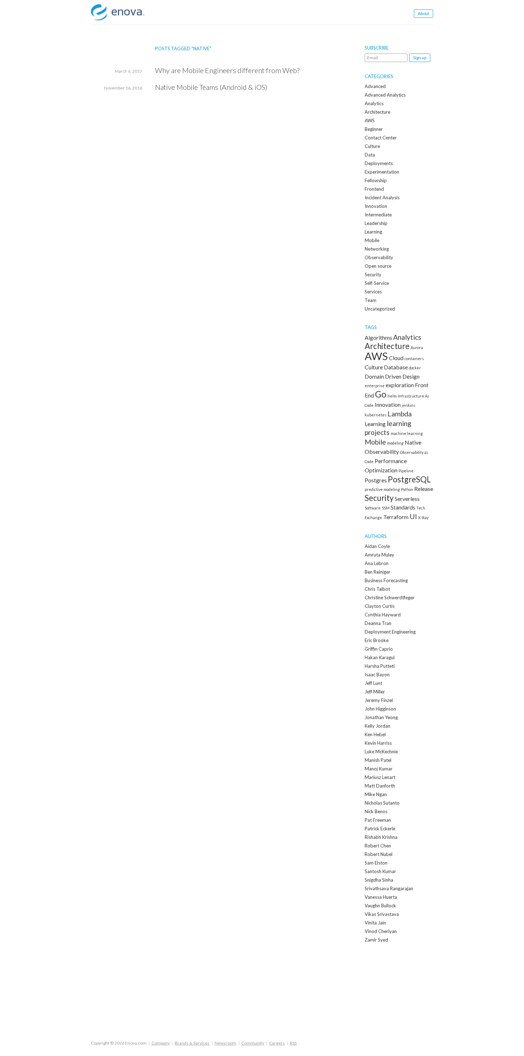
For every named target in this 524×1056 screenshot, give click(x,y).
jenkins (408, 405)
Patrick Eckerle (380, 828)
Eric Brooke (377, 640)
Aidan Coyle (377, 546)
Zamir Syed (376, 940)
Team (370, 300)
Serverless (407, 498)
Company (160, 1043)
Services (373, 291)
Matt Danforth (380, 786)
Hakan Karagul (380, 657)
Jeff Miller (375, 691)
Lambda (399, 414)
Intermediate (378, 214)
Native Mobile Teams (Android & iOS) (211, 87)
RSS (293, 1043)
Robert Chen (378, 846)
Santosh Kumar (380, 871)
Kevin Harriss (378, 743)
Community (252, 1043)
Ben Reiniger (377, 572)
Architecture (377, 112)
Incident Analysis (382, 197)
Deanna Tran (378, 623)
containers (414, 358)
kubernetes (375, 414)
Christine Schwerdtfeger (390, 597)
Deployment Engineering (390, 632)
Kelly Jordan (377, 726)
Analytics (374, 103)
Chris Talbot (377, 589)
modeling (395, 443)
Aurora (417, 347)
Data (370, 155)
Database (396, 367)
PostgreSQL (409, 479)
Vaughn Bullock (380, 905)
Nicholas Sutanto (382, 803)
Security (373, 274)
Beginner (374, 129)
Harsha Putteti (380, 666)
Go (380, 394)
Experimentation (382, 172)
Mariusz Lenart (380, 777)
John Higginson (380, 709)
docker (415, 367)
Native (413, 442)
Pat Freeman (378, 820)
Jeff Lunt (373, 683)
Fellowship (376, 180)
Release (423, 488)
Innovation (376, 206)
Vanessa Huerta (381, 897)
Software (373, 508)
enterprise (375, 385)
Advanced (375, 86)
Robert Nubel (378, 854)
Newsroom (225, 1043)
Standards (403, 507)
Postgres (376, 480)
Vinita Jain (375, 923)
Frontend (374, 189)
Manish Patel (378, 760)
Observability (379, 257)
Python (407, 489)
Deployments (379, 163)
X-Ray (423, 517)
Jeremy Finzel (379, 700)
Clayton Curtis (380, 606)
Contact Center (381, 137)
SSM (386, 508)
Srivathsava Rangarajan (389, 888)
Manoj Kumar (378, 769)
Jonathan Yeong (381, 717)
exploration (400, 384)
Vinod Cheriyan (381, 931)
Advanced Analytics (385, 95)
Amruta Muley (379, 555)
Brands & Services (192, 1043)
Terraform (396, 516)
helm (392, 396)
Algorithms (378, 337)
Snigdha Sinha (379, 880)
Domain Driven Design (392, 376)
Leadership (376, 223)
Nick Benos (376, 811)
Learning (373, 232)
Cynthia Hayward (383, 614)
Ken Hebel (375, 734)
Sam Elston (376, 863)
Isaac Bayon (377, 674)
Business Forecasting (386, 580)
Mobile (372, 240)
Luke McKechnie (381, 751)
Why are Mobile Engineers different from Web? (227, 70)
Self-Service (377, 283)
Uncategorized (380, 309)
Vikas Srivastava (382, 914)
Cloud (396, 357)
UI (413, 516)
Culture (372, 146)
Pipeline (406, 470)
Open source (378, 266)
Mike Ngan (376, 794)
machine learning (407, 433)
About (423, 13)
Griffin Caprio (379, 649)
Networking (377, 249)
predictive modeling (382, 489)
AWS (370, 120)
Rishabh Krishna (381, 837)
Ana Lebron (377, 563)
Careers (277, 1043)
